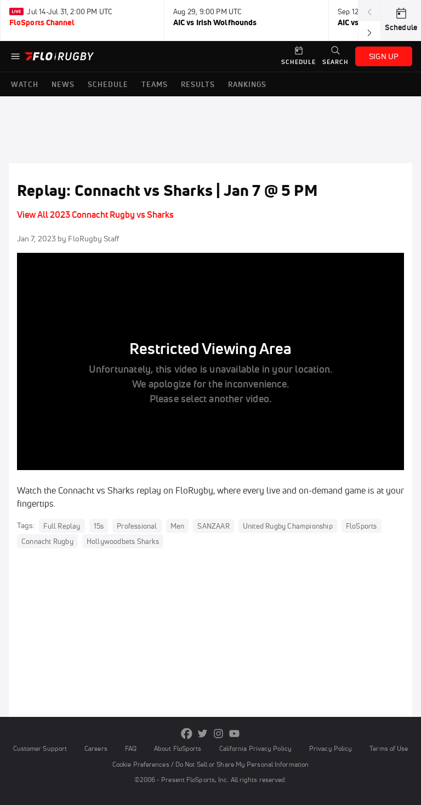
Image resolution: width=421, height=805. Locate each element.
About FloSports (177, 748)
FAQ (130, 748)
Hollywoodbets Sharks (123, 541)
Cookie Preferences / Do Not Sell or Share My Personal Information (210, 764)
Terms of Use (388, 748)
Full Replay (61, 526)
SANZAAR (213, 526)
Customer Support (40, 748)
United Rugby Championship (288, 526)
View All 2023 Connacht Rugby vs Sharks (95, 214)
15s (99, 526)
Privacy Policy (330, 748)
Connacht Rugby (47, 541)
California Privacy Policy (255, 748)
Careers (95, 748)
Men (177, 526)
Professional (137, 526)
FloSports (361, 526)
